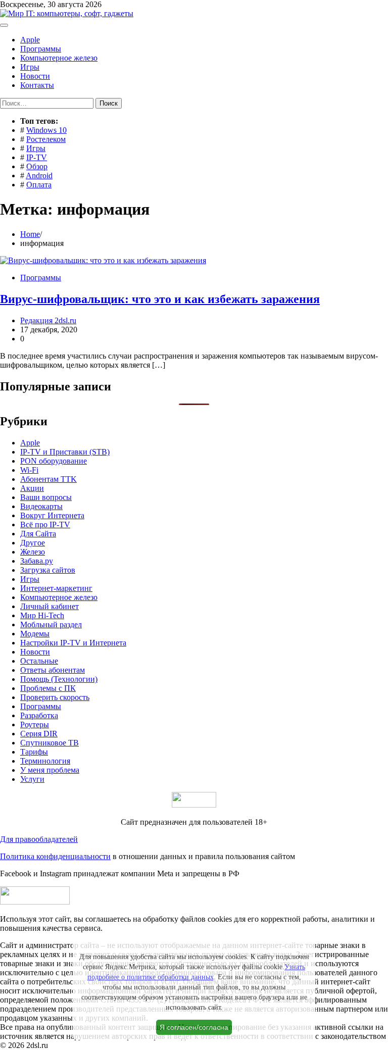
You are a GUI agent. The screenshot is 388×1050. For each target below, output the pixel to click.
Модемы (35, 633)
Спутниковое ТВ (49, 742)
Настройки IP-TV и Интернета (73, 642)
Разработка (39, 715)
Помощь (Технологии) (59, 679)
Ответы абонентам (52, 670)
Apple (30, 39)
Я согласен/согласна (194, 1027)
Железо (32, 551)
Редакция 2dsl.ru (48, 320)
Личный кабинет (49, 606)
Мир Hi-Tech (42, 615)
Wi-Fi (29, 470)
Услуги (32, 779)
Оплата (39, 184)
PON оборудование (53, 461)
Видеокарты (41, 506)
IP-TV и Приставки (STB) (65, 451)
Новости (35, 76)
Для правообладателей (39, 839)
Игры (29, 67)
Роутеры (34, 724)
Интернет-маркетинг (56, 588)
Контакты (37, 85)
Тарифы (34, 751)
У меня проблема (49, 770)
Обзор (36, 166)
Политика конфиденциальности (55, 856)
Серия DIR (39, 733)
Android (39, 175)
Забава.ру (36, 561)
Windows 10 (46, 130)
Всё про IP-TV (45, 524)
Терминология (45, 761)
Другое (32, 542)
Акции (32, 488)
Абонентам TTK (48, 479)
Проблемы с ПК (48, 688)
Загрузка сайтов (47, 570)
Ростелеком (46, 139)
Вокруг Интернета (52, 515)
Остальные (39, 661)
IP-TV (36, 157)
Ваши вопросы (46, 497)
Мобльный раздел (51, 624)
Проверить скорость (54, 697)
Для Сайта (38, 533)
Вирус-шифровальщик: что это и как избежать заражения (160, 299)
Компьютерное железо (59, 58)
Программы (40, 48)
